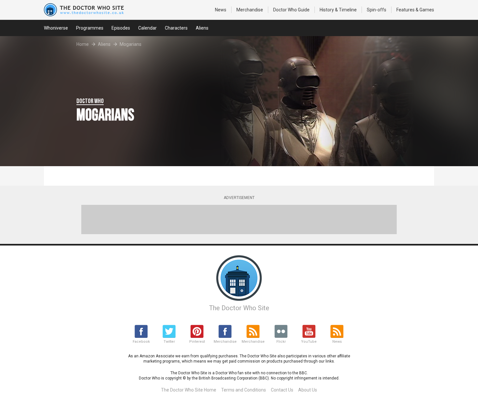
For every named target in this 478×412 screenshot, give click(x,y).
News (220, 9)
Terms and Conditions (243, 389)
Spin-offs (376, 9)
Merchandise (249, 9)
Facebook (141, 341)
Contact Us (282, 389)
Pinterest (197, 341)
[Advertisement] (239, 219)
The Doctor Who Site (239, 308)
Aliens (202, 28)
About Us (307, 389)
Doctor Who (291, 9)
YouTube (309, 341)
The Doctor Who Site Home (188, 389)
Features (415, 9)
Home (82, 44)
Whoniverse (56, 28)
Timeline (338, 9)
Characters (176, 28)
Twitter (169, 341)
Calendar (147, 28)
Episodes (121, 28)
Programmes (89, 28)
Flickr (281, 341)
